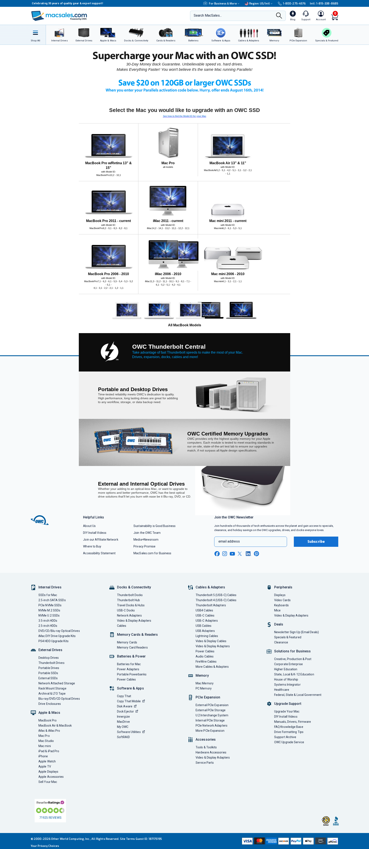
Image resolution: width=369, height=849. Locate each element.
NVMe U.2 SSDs (49, 615)
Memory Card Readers (132, 647)
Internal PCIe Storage (210, 720)
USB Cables (203, 625)
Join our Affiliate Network (100, 539)
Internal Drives (50, 587)
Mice (277, 610)
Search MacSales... (208, 15)
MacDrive (123, 721)
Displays (280, 595)
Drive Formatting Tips (288, 732)
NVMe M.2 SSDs (49, 610)
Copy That (124, 696)
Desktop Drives (48, 657)
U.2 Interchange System (212, 715)
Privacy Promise (144, 546)
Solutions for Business (292, 651)
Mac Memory (205, 683)
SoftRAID (123, 737)
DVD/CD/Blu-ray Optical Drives (59, 631)
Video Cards (282, 600)
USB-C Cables (205, 615)
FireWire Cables (206, 661)
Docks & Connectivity (134, 587)
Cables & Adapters (210, 587)
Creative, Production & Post (292, 659)
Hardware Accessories (211, 752)
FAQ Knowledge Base (288, 727)
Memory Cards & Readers (137, 635)
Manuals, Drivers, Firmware (292, 721)
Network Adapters (129, 615)
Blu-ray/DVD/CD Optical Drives (59, 698)
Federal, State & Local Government (297, 695)
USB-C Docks (126, 610)
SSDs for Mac (47, 595)
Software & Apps (130, 688)
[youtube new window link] (232, 554)
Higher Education (285, 669)
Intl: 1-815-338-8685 (324, 3)
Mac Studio (46, 741)
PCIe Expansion (208, 697)
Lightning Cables (207, 636)
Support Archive (285, 737)
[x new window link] (240, 554)
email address (229, 541)
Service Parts (205, 762)
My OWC (123, 727)
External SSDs (48, 678)
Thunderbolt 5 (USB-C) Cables (216, 595)
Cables (121, 625)
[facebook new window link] (217, 554)
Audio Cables (205, 656)
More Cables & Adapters (212, 666)
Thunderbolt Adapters (211, 605)
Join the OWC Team (147, 532)
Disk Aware (124, 706)
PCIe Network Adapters (211, 725)
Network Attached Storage (56, 683)
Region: (259, 3)
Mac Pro (44, 735)
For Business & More (223, 3)
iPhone (43, 756)
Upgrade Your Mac (286, 711)
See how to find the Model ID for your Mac (184, 116)
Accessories (206, 739)
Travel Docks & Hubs (131, 605)
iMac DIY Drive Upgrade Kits (57, 636)
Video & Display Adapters (134, 620)
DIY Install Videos (94, 532)
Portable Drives (48, 668)
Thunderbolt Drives (51, 663)
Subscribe (316, 541)
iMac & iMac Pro (49, 730)
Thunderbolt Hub (128, 600)
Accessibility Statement (99, 553)
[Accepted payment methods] (289, 841)
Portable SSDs (48, 673)
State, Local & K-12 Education (294, 674)
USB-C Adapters (207, 620)
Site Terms (127, 839)
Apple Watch (47, 761)
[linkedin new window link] (248, 553)
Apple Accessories (51, 776)
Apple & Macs (49, 713)
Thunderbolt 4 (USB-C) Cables (216, 600)
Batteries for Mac (129, 664)
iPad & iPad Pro (48, 751)
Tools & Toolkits (206, 747)
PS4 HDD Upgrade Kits (53, 641)
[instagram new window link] (224, 553)
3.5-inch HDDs (47, 620)
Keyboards (281, 605)
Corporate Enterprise (288, 664)
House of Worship (286, 679)
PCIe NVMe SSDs (50, 605)
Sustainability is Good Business (154, 526)
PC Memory (204, 688)
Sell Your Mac (47, 782)
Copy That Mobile (129, 701)
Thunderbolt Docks (130, 595)
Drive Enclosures (49, 703)
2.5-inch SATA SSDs (52, 600)
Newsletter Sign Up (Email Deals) (296, 632)
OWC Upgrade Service (289, 742)
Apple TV (44, 766)
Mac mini (44, 746)
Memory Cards (127, 642)
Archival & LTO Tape (52, 693)
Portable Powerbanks (131, 674)
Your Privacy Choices (45, 846)
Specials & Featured (287, 637)
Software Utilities (129, 732)
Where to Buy (92, 546)
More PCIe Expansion (210, 730)
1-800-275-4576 (294, 3)
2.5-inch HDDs (47, 625)
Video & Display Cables (211, 641)
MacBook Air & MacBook (55, 725)
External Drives (50, 650)
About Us (89, 526)
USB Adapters (205, 631)
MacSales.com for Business (152, 553)
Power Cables (126, 679)
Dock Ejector (125, 711)
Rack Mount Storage (52, 688)
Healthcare (281, 689)
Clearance (281, 642)
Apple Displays (48, 771)
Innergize (123, 716)
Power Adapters (128, 669)
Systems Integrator (287, 684)
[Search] (279, 16)
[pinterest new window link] (256, 553)
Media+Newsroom (145, 539)
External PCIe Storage (211, 710)
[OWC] (59, 16)
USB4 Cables (204, 610)
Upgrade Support (287, 704)
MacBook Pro (47, 720)
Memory (202, 675)
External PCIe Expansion (212, 705)
